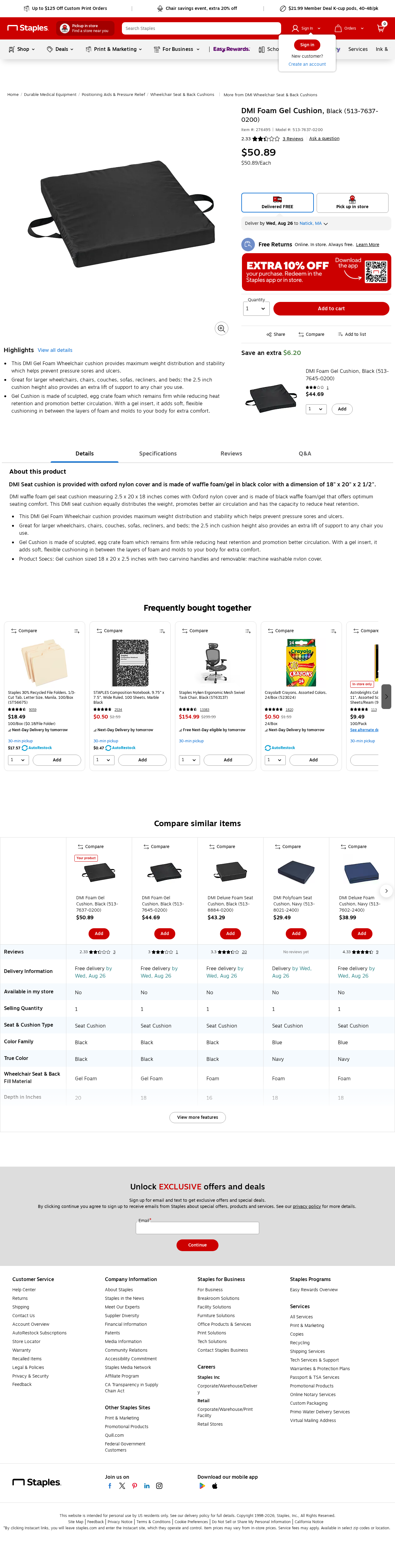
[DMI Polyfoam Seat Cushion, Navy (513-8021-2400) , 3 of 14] (296, 874)
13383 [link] (204, 709)
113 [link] (374, 709)
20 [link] (244, 952)
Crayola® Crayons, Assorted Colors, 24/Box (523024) (296, 695)
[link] (65, 8)
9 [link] (377, 952)
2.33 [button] (246, 139)
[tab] (84, 454)
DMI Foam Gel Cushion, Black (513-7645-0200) (347, 375)
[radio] (277, 202)
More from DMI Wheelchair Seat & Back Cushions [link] (270, 95)
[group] (44, 696)
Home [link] (13, 95)
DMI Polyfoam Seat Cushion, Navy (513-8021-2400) (294, 904)
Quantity (256, 300)
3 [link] (114, 952)
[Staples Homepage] (28, 28)
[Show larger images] (221, 329)
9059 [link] (32, 709)
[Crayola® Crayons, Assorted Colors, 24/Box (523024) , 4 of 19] (301, 663)
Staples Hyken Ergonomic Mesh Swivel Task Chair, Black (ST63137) (212, 695)
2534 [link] (118, 709)
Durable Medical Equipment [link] (50, 95)
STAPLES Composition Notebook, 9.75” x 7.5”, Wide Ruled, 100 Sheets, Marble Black (129, 697)
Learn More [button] (367, 244)
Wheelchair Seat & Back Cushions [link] (182, 95)
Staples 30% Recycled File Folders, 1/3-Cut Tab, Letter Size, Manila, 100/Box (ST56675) (41, 697)
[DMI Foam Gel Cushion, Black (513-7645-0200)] (271, 398)
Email (144, 1221)
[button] (275, 28)
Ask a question (324, 139)
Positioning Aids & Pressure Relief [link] (113, 95)
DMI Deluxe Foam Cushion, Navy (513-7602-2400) (359, 904)
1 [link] (328, 387)
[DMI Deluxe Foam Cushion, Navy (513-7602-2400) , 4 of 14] (361, 874)
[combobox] (201, 28)
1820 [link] (289, 709)
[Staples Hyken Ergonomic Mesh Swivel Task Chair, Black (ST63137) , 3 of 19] (215, 663)
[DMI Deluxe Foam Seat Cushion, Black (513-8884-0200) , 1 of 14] (230, 874)
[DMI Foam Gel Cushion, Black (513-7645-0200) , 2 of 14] (164, 874)
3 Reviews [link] (293, 139)
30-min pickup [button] (20, 741)
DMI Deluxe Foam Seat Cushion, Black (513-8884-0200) (230, 904)
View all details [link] (55, 351)
